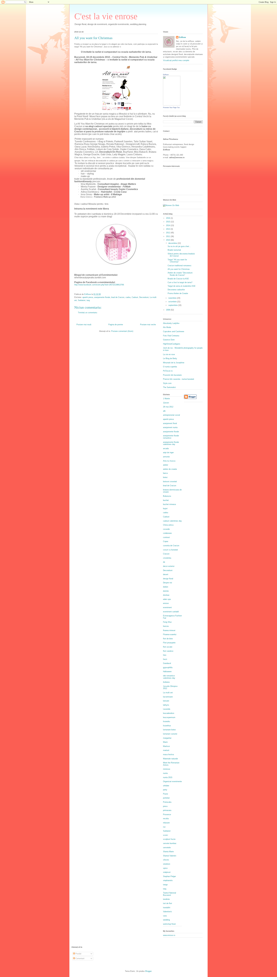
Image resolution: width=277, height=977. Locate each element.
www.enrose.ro (169, 935)
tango (165, 885)
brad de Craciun (117, 297)
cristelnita (167, 558)
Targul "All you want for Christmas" (177, 261)
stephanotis (168, 880)
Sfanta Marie (168, 851)
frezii (165, 659)
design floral (168, 579)
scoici (165, 835)
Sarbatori (81, 300)
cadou (128, 297)
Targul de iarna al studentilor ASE (181, 286)
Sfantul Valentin (169, 856)
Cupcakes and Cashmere (173, 331)
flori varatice (168, 651)
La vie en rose (169, 354)
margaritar (167, 738)
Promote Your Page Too (171, 107)
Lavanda (166, 709)
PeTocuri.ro (168, 371)
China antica (168, 525)
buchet (166, 500)
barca (165, 473)
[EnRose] (171, 105)
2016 (168, 218)
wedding (166, 920)
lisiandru (166, 721)
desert (165, 574)
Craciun (166, 554)
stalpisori (167, 872)
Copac (165, 541)
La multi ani (168, 692)
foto (164, 655)
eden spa (167, 599)
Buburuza (167, 496)
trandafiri (166, 907)
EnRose (182, 37)
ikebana (166, 682)
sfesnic (166, 860)
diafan (165, 587)
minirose (166, 769)
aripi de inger (168, 452)
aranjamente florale (102, 297)
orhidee (166, 786)
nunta (165, 773)
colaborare (167, 533)
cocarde (166, 529)
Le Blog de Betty (170, 358)
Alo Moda (167, 327)
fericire (166, 626)
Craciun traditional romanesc (179, 265)
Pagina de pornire (115, 324)
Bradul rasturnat (174, 250)
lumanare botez (169, 730)
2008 (168, 310)
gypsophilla (167, 667)
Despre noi (167, 583)
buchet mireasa (169, 504)
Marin (165, 742)
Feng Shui (167, 622)
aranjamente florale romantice (171, 437)
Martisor (166, 746)
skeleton (166, 864)
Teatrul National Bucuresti (169, 894)
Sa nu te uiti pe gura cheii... (179, 246)
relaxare (166, 823)
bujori (165, 508)
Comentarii (79, 958)
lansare (166, 701)
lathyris (166, 705)
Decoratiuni (144, 297)
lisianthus (167, 726)
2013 (168, 229)
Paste (165, 794)
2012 (168, 233)
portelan (166, 798)
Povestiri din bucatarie (172, 375)
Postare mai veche (148, 324)
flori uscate (167, 647)
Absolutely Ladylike (171, 323)
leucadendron (168, 713)
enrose (166, 603)
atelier (165, 465)
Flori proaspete (169, 643)
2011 (168, 236)
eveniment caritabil (171, 612)
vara (165, 916)
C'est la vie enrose (105, 16)
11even (166, 403)
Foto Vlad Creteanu (171, 336)
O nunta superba (170, 367)
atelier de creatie (170, 469)
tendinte (166, 899)
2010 (168, 240)
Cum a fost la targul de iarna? (180, 282)
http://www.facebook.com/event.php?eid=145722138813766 (99, 285)
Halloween (167, 671)
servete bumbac (169, 843)
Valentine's (167, 911)
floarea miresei (169, 630)
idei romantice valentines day (169, 677)
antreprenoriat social (171, 415)
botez (165, 477)
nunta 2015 (167, 777)
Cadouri (135, 297)
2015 (168, 222)
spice (165, 868)
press (165, 806)
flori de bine (168, 639)
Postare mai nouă (83, 324)
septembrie (173, 305)
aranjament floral (170, 423)
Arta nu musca (169, 461)
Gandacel (167, 663)
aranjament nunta (170, 427)
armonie (166, 457)
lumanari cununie (170, 734)
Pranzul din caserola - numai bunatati (178, 379)
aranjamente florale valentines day (171, 443)
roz (164, 827)
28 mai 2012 (168, 407)
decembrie (173, 243)
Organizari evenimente (172, 781)
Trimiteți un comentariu (87, 312)
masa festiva (168, 754)
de (164, 562)
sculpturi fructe (169, 839)
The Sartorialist (169, 387)
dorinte (166, 591)
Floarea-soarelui (169, 634)
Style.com (167, 383)
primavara (167, 810)
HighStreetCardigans (171, 344)
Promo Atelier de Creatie (178, 293)
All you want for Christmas (179, 269)
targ (88, 300)
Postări (78, 954)
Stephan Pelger (169, 876)
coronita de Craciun (171, 545)
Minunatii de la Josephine (173, 363)
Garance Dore (169, 340)
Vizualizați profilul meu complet (176, 60)
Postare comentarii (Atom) (122, 331)
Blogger (148, 971)
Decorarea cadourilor (176, 290)
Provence (167, 814)
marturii (166, 750)
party (165, 790)
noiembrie (172, 298)
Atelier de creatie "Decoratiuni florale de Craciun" (180, 274)
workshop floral (169, 924)
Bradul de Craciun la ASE (178, 279)
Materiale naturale (170, 759)
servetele (167, 847)
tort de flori (167, 903)
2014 (168, 225)
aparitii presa (87, 297)
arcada (166, 448)
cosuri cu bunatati (170, 550)
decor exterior (168, 566)
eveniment (167, 607)
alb (164, 411)
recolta (166, 818)
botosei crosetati (170, 481)
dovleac (166, 595)
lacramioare (168, 697)
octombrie (172, 302)
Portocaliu (167, 802)
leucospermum (169, 717)
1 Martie (166, 398)
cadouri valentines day (172, 521)
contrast (166, 537)
